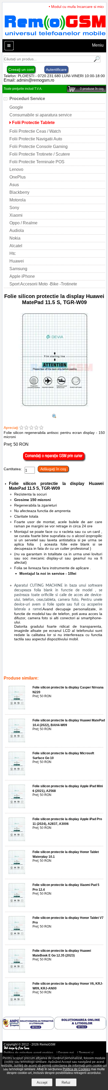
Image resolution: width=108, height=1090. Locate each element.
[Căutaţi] (96, 61)
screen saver (27, 671)
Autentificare (56, 69)
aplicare (21, 663)
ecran (56, 671)
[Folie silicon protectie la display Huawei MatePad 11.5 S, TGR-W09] (54, 411)
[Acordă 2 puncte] (26, 428)
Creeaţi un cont (21, 69)
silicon (45, 663)
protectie (59, 663)
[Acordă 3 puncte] (31, 428)
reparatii (97, 667)
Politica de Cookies (76, 1069)
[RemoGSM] (55, 36)
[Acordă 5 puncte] (41, 428)
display (74, 663)
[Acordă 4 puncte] (36, 428)
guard (44, 671)
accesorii (80, 667)
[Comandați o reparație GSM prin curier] (54, 460)
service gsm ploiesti (57, 667)
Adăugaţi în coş (53, 469)
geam (68, 671)
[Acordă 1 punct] (21, 428)
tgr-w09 (33, 667)
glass (79, 671)
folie (34, 663)
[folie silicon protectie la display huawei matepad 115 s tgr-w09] (54, 416)
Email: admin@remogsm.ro (29, 80)
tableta (9, 671)
